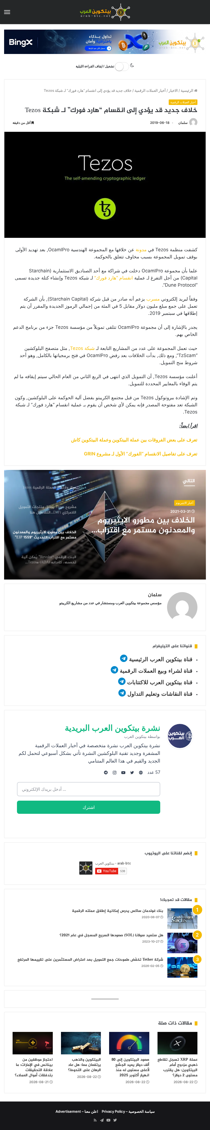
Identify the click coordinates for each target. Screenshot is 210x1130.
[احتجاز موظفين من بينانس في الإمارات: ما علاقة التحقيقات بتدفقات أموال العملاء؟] (33, 1043)
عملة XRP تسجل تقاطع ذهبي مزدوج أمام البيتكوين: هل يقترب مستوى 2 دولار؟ (177, 1067)
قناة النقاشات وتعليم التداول (159, 694)
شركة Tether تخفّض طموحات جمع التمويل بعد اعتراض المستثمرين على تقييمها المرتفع (90, 960)
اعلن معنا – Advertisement (77, 1111)
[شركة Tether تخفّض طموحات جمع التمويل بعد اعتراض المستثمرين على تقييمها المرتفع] (182, 967)
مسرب (153, 299)
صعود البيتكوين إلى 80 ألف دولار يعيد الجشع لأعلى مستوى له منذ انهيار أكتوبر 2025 (130, 1067)
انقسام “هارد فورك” (113, 278)
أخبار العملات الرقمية (150, 90)
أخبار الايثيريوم (184, 503)
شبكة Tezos (82, 348)
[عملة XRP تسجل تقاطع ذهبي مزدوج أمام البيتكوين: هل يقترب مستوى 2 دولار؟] (178, 1043)
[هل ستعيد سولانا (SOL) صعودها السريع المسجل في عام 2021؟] (182, 943)
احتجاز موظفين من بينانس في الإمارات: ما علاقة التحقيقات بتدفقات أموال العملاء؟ (34, 1067)
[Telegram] (101, 1120)
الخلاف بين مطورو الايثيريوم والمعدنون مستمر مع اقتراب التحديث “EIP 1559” (146, 525)
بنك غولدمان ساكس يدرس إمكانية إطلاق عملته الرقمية (117, 911)
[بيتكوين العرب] (105, 12)
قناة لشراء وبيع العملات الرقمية (156, 671)
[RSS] (95, 1120)
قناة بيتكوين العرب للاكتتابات (159, 682)
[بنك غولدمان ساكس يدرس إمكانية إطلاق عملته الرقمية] (182, 918)
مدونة (141, 249)
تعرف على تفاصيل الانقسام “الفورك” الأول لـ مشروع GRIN (140, 453)
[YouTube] (108, 1120)
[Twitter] (115, 1120)
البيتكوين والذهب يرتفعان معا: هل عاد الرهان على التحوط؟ (84, 1065)
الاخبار (173, 90)
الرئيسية (187, 90)
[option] (105, 525)
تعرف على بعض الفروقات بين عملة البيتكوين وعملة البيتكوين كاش (134, 440)
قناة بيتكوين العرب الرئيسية (160, 659)
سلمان (183, 123)
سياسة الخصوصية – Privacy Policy (128, 1111)
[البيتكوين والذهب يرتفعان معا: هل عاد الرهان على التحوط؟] (81, 1043)
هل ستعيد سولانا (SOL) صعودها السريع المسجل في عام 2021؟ (111, 935)
